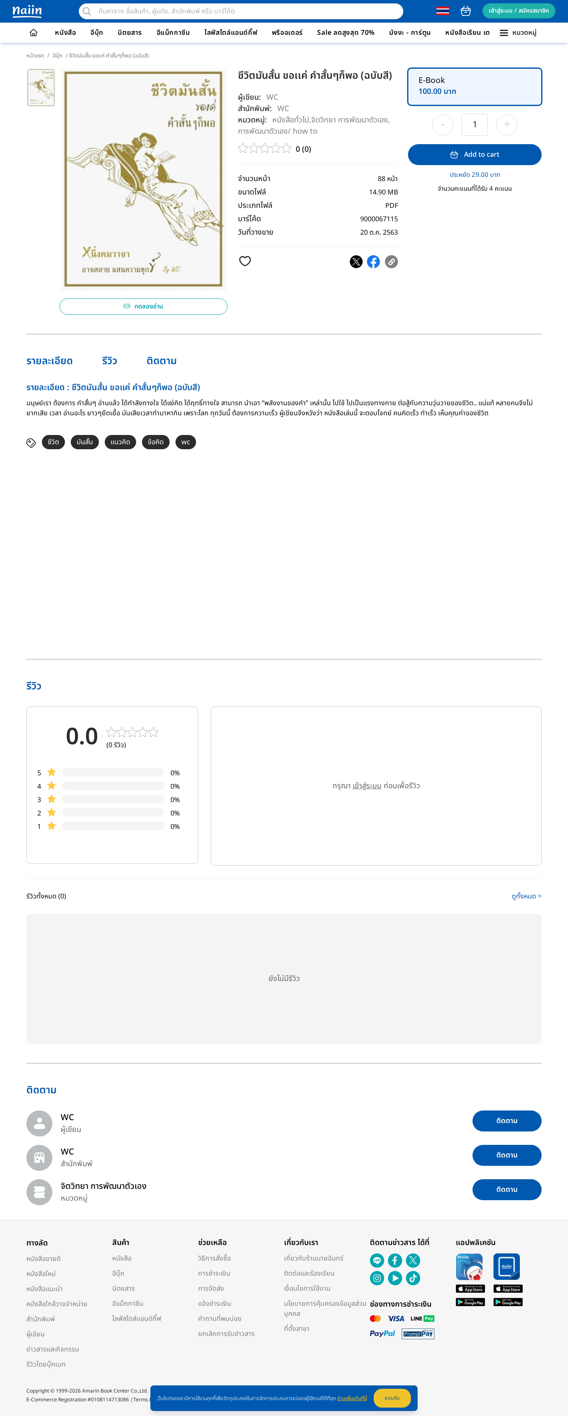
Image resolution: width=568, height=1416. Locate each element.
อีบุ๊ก (96, 32)
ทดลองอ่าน (148, 306)
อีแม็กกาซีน (173, 32)
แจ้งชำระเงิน (214, 1304)
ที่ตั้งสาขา (297, 1329)
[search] (86, 11)
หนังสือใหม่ (41, 1274)
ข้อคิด (156, 442)
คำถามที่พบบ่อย (220, 1319)
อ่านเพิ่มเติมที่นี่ (352, 1398)
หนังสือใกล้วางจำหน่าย (57, 1304)
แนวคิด (120, 442)
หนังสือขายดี (43, 1259)
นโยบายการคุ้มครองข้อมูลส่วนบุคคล (325, 1309)
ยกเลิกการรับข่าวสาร (226, 1334)
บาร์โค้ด (249, 219)
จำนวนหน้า (254, 178)
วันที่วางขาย (256, 232)
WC (272, 97)
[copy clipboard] (391, 261)
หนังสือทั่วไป (290, 119)
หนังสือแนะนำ (44, 1289)
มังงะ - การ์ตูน (410, 32)
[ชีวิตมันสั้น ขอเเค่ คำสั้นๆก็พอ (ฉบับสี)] (356, 261)
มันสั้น (85, 442)
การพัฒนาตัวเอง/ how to (278, 131)
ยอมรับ (392, 1398)
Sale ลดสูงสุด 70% (346, 32)
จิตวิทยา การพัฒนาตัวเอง (349, 119)
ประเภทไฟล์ (255, 205)
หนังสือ (65, 32)
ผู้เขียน (35, 1334)
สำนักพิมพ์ (40, 1319)
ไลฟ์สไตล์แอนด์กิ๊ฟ (230, 32)
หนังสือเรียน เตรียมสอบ (480, 32)
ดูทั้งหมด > (527, 896)
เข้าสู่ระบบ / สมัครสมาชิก (519, 10)
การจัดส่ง (211, 1289)
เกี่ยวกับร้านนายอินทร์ (313, 1258)
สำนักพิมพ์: (255, 108)
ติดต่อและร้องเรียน (309, 1273)
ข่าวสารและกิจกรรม (52, 1349)
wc (185, 442)
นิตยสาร (130, 32)
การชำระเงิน (214, 1273)
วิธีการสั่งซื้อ (214, 1258)
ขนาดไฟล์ (252, 192)
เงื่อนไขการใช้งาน (307, 1289)
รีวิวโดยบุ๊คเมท (46, 1364)
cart (466, 11)
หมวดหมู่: (252, 120)
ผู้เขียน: (249, 97)
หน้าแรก (35, 56)
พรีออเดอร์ (287, 32)
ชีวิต (53, 442)
